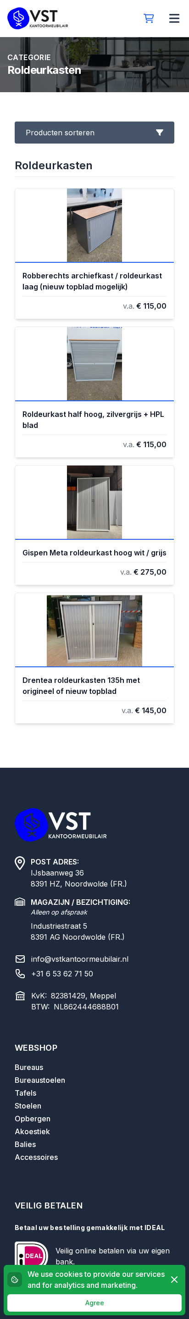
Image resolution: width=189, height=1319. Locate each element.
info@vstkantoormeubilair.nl (79, 959)
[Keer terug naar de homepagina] (37, 18)
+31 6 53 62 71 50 (62, 973)
